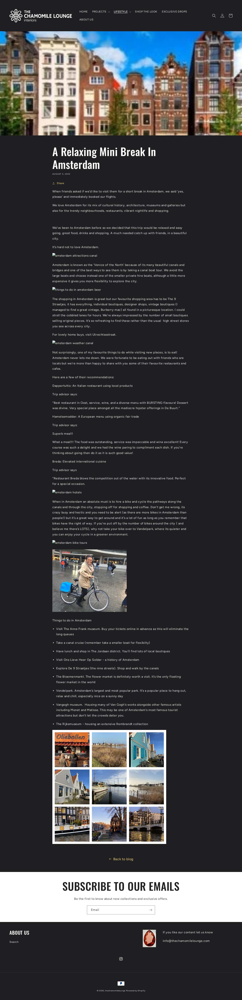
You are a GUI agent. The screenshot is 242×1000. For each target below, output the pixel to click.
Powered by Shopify (135, 990)
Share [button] (60, 183)
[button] (101, 12)
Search (14, 942)
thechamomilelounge (115, 990)
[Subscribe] (151, 909)
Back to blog (123, 859)
